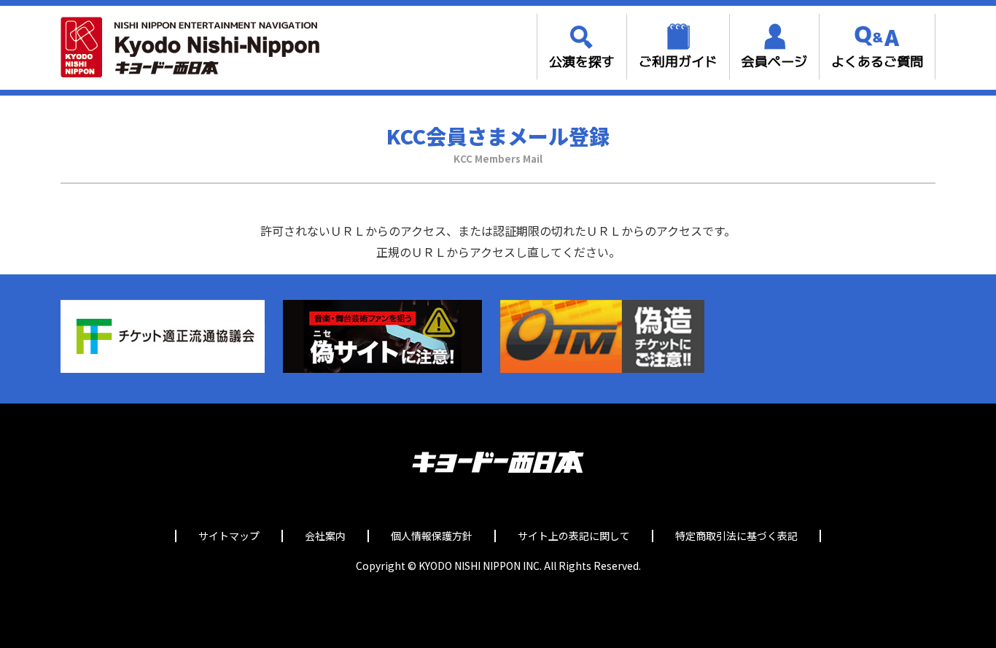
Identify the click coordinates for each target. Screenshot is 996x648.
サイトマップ (229, 536)
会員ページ (774, 62)
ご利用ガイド (678, 62)
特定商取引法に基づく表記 (736, 536)
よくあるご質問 (877, 62)
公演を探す (582, 62)
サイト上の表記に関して (574, 536)
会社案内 (325, 536)
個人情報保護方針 (431, 536)
